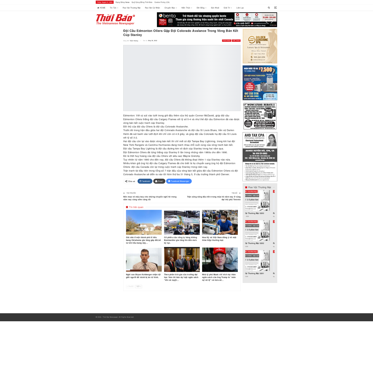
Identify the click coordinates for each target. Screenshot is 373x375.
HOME (102, 7)
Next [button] (271, 21)
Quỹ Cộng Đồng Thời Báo (142, 2)
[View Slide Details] (217, 19)
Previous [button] (266, 21)
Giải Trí (227, 7)
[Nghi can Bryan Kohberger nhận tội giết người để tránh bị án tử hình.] (144, 259)
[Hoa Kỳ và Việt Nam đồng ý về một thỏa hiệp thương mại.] (220, 222)
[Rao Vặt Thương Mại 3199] (260, 260)
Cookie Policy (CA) (162, 2)
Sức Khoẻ (215, 7)
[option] (260, 235)
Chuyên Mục (169, 7)
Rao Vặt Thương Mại (131, 7)
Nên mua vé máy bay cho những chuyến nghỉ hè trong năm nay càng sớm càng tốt (149, 198)
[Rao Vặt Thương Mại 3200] (260, 200)
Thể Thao (236, 41)
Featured (227, 41)
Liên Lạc (240, 7)
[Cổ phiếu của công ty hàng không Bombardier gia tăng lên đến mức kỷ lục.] (182, 222)
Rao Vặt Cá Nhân (152, 7)
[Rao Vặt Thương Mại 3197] (260, 230)
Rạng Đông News (123, 2)
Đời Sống (201, 7)
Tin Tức (113, 7)
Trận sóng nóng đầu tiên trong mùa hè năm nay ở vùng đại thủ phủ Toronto (214, 198)
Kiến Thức (186, 7)
